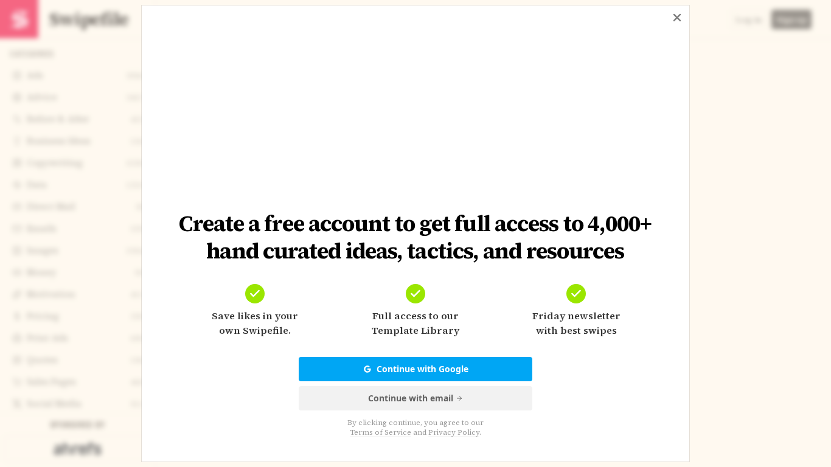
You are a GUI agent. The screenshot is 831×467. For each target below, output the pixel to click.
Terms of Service (380, 432)
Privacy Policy (453, 432)
